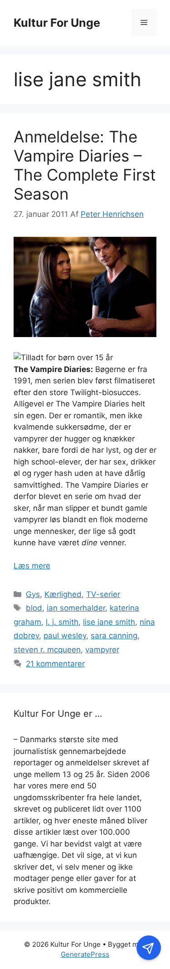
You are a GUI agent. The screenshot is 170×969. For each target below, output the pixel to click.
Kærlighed (63, 594)
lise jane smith (109, 621)
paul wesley (65, 635)
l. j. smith (62, 621)
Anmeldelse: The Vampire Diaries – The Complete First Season (85, 165)
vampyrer (102, 649)
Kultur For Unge (57, 22)
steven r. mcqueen (47, 649)
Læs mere (32, 565)
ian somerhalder (76, 607)
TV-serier (103, 594)
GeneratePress (85, 954)
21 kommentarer (55, 663)
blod (34, 607)
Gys (33, 594)
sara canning (114, 635)
